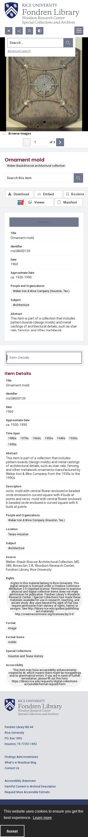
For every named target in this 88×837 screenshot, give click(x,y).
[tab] (44, 222)
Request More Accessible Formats (27, 792)
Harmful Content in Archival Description (30, 786)
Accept (12, 831)
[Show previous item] (27, 142)
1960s (37, 438)
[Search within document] (78, 178)
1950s (49, 438)
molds (12, 642)
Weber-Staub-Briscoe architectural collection (36, 165)
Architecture (21, 305)
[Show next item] (60, 142)
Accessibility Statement (20, 781)
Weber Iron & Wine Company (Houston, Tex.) (41, 291)
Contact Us (12, 768)
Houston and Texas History (25, 656)
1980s (12, 438)
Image (12, 628)
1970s (24, 438)
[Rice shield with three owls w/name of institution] (42, 13)
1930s (73, 438)
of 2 (52, 142)
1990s (12, 444)
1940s (61, 438)
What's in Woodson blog (20, 762)
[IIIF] (20, 202)
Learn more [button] (42, 818)
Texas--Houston (18, 534)
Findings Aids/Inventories (21, 757)
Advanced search (19, 51)
